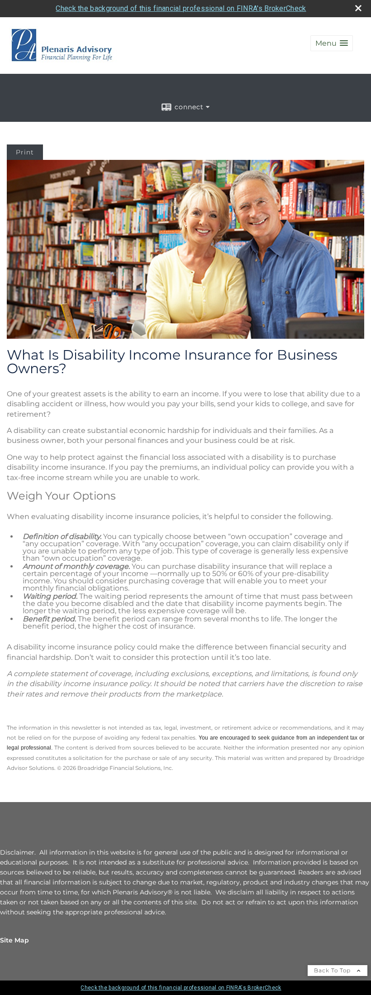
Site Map (14, 940)
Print (25, 152)
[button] (331, 43)
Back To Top (333, 970)
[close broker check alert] (358, 8)
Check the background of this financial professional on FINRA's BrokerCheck (181, 8)
